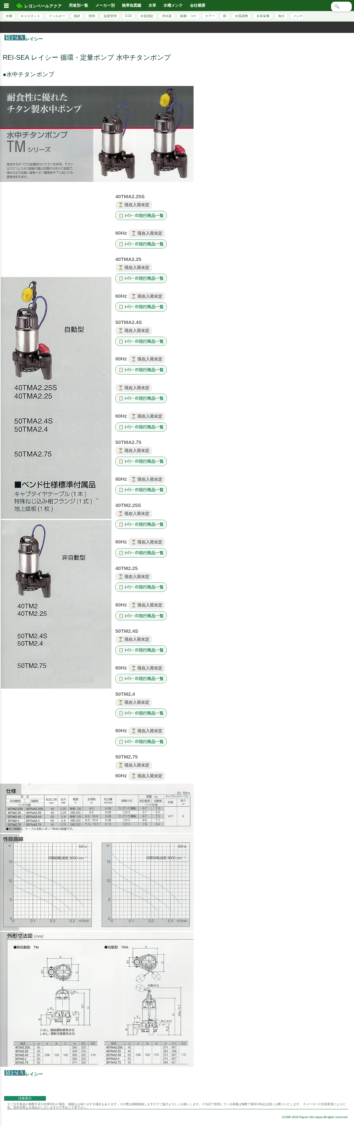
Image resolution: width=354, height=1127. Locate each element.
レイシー (34, 38)
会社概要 (197, 5)
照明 (91, 16)
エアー (210, 16)
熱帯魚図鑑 (131, 5)
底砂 (77, 16)
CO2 (128, 16)
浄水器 (167, 16)
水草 (152, 5)
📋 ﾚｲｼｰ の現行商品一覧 (141, 215)
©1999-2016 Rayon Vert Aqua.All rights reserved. (315, 1117)
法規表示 (25, 1098)
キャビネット (30, 16)
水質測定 (146, 16)
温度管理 (110, 16)
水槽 (9, 16)
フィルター (57, 16)
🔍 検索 (341, 6)
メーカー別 (105, 5)
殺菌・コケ (188, 16)
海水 (281, 16)
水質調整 (241, 16)
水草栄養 (263, 16)
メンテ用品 (301, 16)
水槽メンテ (173, 5)
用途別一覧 (78, 5)
